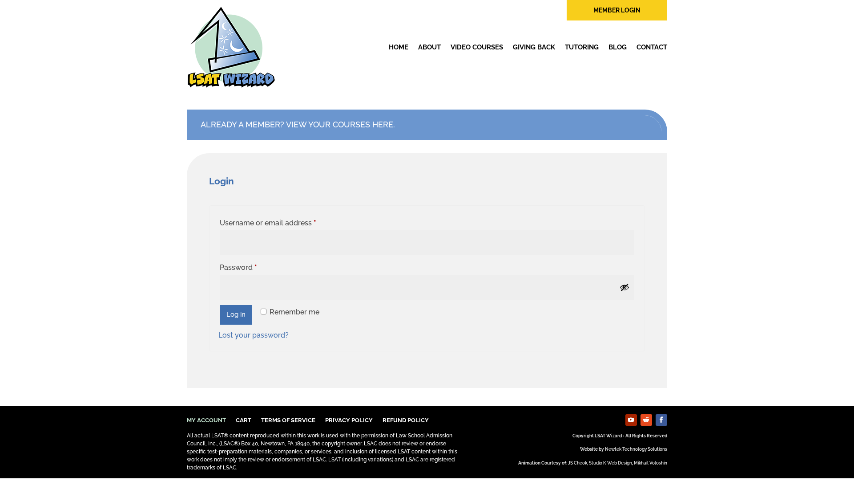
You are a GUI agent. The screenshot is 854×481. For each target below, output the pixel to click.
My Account (206, 420)
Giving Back (534, 47)
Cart (243, 420)
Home (398, 47)
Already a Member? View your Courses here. (298, 124)
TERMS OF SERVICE (288, 420)
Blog (617, 47)
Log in (236, 314)
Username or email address (283, 222)
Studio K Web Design (610, 463)
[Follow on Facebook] (661, 420)
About (429, 47)
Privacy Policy (349, 420)
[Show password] (624, 287)
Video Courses (477, 47)
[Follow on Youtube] (631, 420)
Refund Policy (406, 420)
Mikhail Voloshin (650, 463)
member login (616, 10)
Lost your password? (253, 335)
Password (253, 267)
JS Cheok (577, 463)
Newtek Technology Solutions (636, 449)
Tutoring (582, 47)
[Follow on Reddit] (646, 420)
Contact (651, 47)
